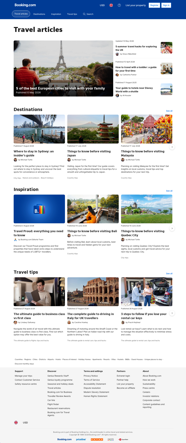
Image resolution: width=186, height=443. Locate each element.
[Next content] (172, 147)
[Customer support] (119, 5)
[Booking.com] (25, 5)
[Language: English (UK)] (111, 5)
